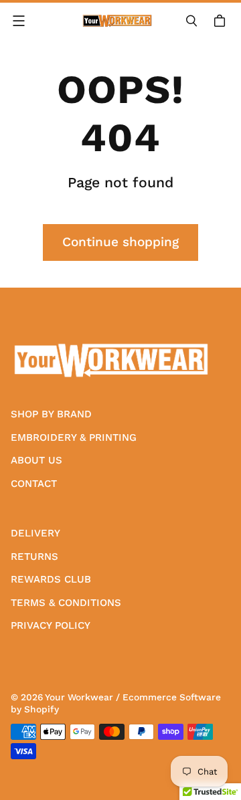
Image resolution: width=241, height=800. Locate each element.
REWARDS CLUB (51, 579)
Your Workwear (79, 697)
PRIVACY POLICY (50, 625)
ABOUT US (36, 460)
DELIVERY (35, 533)
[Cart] (221, 20)
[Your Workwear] (117, 20)
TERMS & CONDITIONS (66, 603)
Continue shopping (120, 241)
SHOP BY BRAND (51, 414)
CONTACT (34, 484)
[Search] (191, 20)
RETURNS (34, 557)
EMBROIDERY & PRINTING (74, 437)
